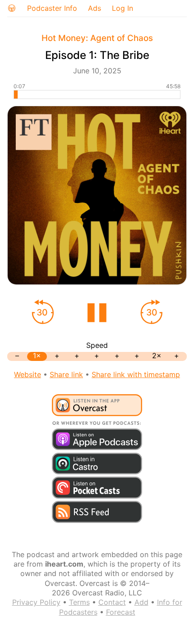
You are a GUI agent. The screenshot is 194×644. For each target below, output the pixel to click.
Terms (79, 602)
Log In (122, 8)
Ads (94, 8)
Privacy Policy (36, 602)
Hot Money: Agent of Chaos (97, 38)
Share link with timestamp (136, 374)
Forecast (120, 612)
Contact (112, 602)
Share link (66, 374)
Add (141, 602)
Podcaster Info (52, 8)
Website (27, 374)
